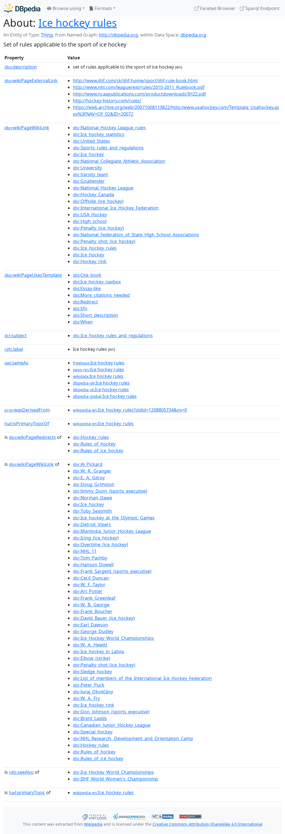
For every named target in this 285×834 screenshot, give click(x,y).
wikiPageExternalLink (31, 80)
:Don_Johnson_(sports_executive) (111, 712)
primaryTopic (27, 792)
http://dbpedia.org (118, 35)
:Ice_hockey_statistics (98, 134)
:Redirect (85, 302)
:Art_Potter (87, 591)
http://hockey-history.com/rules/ (107, 101)
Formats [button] (103, 8)
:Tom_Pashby (90, 558)
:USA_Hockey (90, 214)
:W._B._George (91, 605)
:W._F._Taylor (89, 585)
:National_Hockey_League (103, 188)
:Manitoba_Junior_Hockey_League (112, 531)
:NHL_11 (85, 551)
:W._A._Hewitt (90, 645)
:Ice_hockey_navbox (97, 282)
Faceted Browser (217, 8)
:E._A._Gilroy (89, 478)
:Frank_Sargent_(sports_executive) (112, 571)
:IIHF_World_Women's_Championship (115, 779)
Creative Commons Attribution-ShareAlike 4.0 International (207, 824)
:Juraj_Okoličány (93, 692)
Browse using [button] (66, 8)
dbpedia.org (193, 35)
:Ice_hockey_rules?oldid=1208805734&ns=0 (130, 410)
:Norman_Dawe (92, 498)
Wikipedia (93, 824)
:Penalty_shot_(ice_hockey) (104, 241)
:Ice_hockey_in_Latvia (98, 651)
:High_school (90, 221)
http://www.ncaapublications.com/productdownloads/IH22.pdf (139, 94)
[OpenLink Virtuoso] (94, 816)
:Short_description (95, 315)
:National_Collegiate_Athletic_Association (119, 161)
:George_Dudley (93, 631)
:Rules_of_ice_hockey (98, 451)
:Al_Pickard (87, 464)
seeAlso (21, 772)
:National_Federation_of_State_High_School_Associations (136, 235)
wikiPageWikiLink (26, 128)
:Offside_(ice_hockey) (98, 201)
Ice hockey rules (77, 23)
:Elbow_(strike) (91, 658)
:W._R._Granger (92, 471)
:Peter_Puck (88, 685)
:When (83, 322)
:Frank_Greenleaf (94, 598)
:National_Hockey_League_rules (109, 128)
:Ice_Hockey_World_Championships (113, 638)
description (20, 67)
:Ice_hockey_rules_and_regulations (113, 335)
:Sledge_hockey (92, 671)
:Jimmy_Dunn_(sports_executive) (110, 491)
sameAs (16, 363)
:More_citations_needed (101, 295)
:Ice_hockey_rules (95, 248)
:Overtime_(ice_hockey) (100, 544)
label (13, 349)
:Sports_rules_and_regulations (108, 148)
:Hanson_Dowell (93, 564)
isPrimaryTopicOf (26, 423)
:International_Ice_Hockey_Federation (116, 208)
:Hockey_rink (90, 261)
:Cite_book (87, 275)
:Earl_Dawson (90, 625)
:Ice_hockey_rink (93, 705)
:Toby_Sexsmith (92, 511)
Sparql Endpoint (261, 8)
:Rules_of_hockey (94, 444)
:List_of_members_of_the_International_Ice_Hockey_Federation (142, 678)
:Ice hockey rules (98, 363)
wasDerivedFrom (27, 410)
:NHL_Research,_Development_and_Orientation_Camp (133, 738)
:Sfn (80, 308)
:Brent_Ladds (90, 718)
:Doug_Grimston (93, 484)
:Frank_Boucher (92, 611)
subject (15, 335)
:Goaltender (89, 181)
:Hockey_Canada (93, 194)
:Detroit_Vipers (92, 524)
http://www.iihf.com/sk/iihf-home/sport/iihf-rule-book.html (135, 80)
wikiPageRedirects (32, 437)
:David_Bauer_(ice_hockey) (104, 618)
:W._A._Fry (86, 698)
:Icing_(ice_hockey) (96, 538)
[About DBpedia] (21, 8)
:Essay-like (87, 288)
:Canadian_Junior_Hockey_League (111, 725)
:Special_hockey (92, 732)
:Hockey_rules (91, 437)
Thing (47, 35)
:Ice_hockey (88, 154)
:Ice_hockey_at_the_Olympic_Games (114, 518)
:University (87, 168)
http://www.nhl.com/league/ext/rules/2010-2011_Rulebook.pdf (139, 87)
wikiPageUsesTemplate (33, 275)
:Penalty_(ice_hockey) (98, 228)
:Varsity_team (90, 174)
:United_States (91, 141)
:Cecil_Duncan (91, 578)
